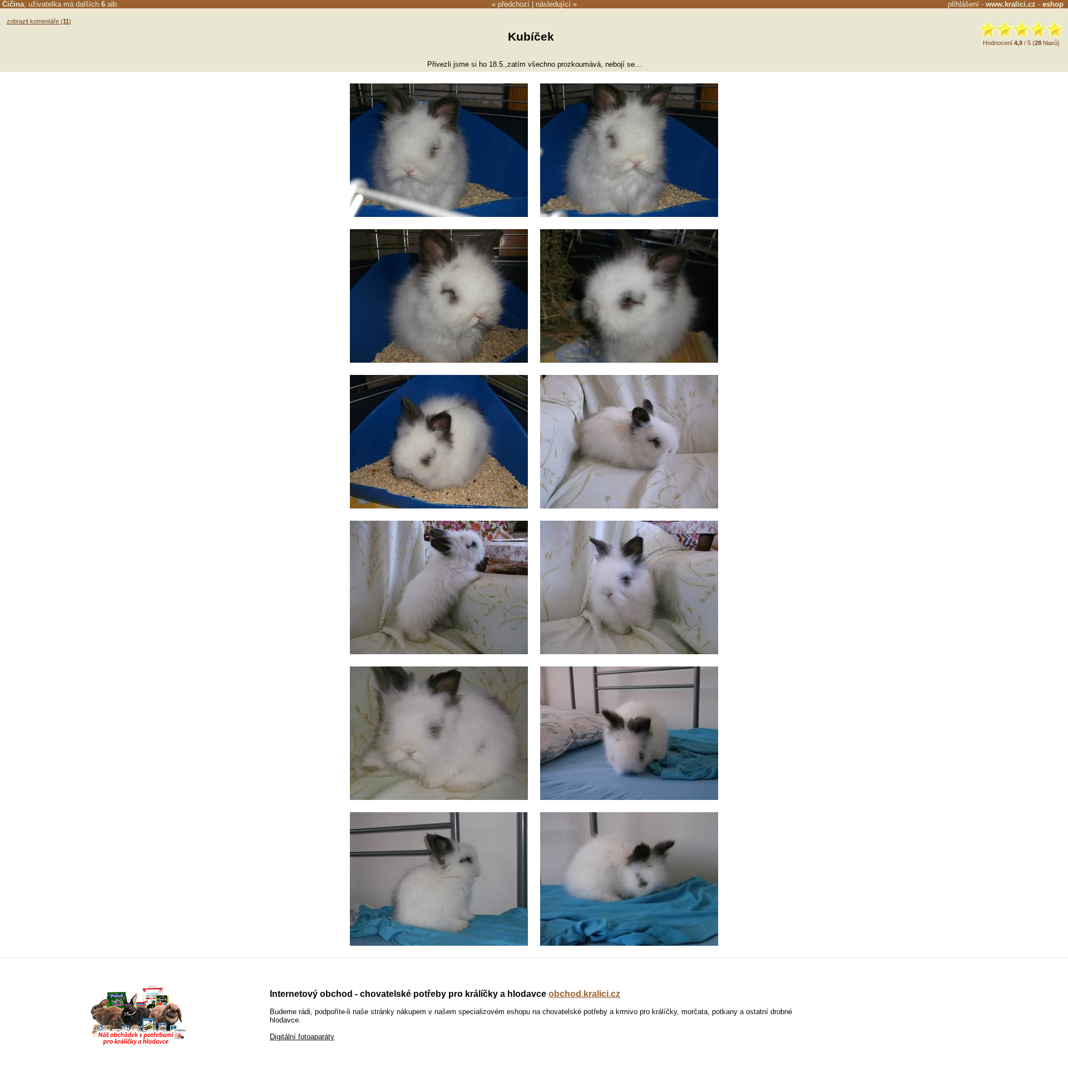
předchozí (514, 4)
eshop (1053, 4)
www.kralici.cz (1011, 4)
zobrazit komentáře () (39, 21)
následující (553, 4)
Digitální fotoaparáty (302, 1037)
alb (109, 4)
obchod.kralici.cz (584, 994)
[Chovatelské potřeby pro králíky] (138, 1044)
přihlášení (963, 4)
